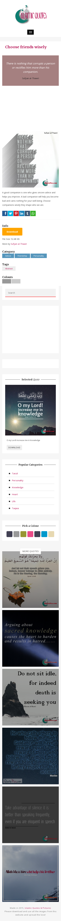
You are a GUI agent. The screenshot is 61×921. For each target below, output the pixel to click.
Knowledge (17, 487)
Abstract (9, 268)
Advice (8, 255)
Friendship (22, 255)
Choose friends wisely (26, 47)
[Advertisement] (30, 108)
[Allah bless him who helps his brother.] (30, 873)
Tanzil (15, 473)
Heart (15, 494)
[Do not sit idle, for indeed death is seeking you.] (30, 696)
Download (12, 231)
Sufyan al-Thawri (30, 78)
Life (14, 501)
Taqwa (15, 508)
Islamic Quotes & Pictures (38, 908)
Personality (39, 255)
